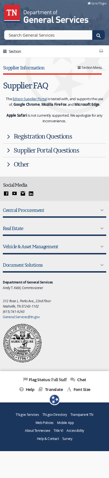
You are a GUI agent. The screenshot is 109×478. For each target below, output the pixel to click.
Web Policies (44, 422)
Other (21, 164)
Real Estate (13, 228)
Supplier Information (23, 67)
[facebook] (6, 193)
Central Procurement (23, 210)
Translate (53, 389)
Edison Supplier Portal (30, 98)
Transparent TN (81, 414)
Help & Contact (48, 438)
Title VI (58, 430)
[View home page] (12, 12)
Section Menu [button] (92, 67)
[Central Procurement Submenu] (100, 210)
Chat (81, 380)
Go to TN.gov (98, 3)
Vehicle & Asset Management (30, 246)
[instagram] (23, 193)
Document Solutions (22, 264)
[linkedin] (31, 193)
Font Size (81, 389)
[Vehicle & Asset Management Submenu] (100, 246)
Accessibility (75, 430)
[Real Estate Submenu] (100, 228)
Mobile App (65, 422)
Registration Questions (43, 136)
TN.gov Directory (54, 414)
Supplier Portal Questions (46, 150)
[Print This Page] (101, 50)
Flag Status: (48, 379)
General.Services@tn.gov (21, 317)
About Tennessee (37, 430)
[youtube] (14, 193)
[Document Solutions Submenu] (100, 265)
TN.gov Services (27, 414)
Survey (67, 438)
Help (29, 389)
